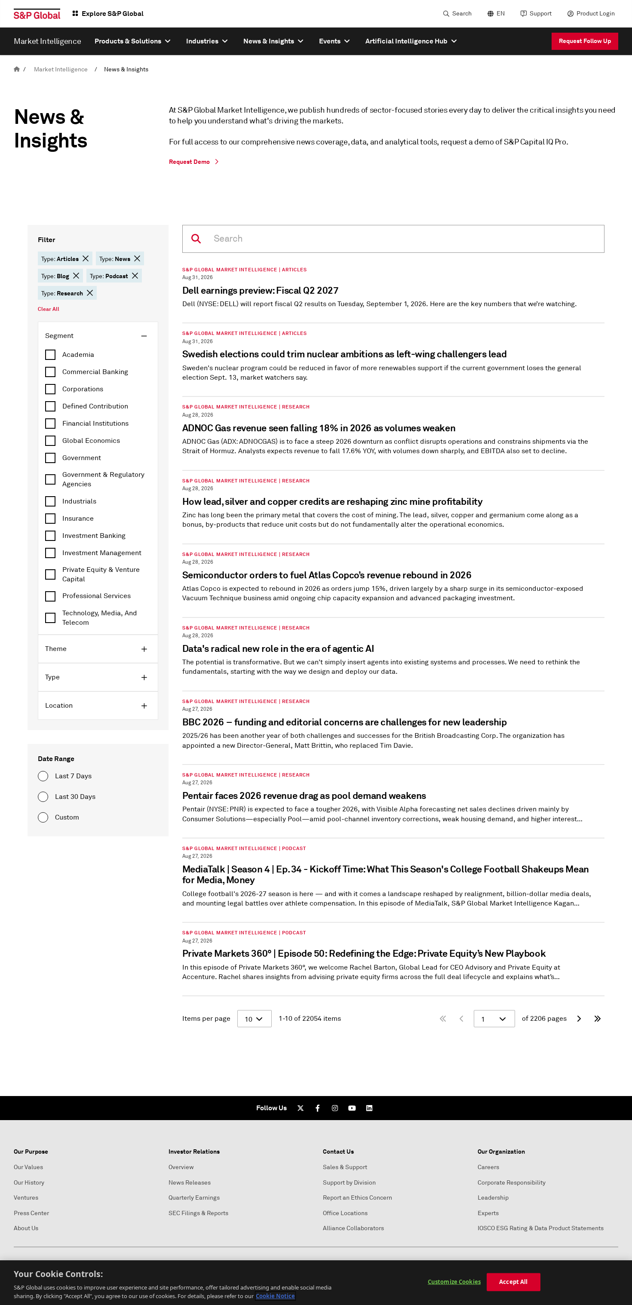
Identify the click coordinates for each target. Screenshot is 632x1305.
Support (541, 13)
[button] (85, 258)
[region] (316, 1282)
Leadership (493, 1197)
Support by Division (349, 1182)
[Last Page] (597, 1019)
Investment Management (101, 553)
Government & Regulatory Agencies (103, 479)
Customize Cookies (454, 1282)
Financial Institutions (95, 423)
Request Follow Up (585, 41)
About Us (26, 1228)
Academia (78, 354)
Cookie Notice (275, 1296)
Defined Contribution (95, 406)
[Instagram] (335, 1108)
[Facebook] (318, 1108)
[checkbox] (98, 355)
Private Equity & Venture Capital (101, 574)
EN (501, 13)
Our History (29, 1182)
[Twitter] (300, 1108)
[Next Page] (579, 1018)
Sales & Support (345, 1167)
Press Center (31, 1213)
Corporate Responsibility (512, 1182)
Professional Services (96, 596)
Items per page (206, 1018)
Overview (181, 1167)
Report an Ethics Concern (357, 1197)
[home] (17, 69)
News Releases (190, 1182)
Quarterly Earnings (194, 1197)
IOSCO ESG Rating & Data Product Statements (541, 1228)
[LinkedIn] (369, 1108)
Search (462, 13)
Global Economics (91, 440)
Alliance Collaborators (353, 1228)
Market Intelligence (61, 69)
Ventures (26, 1197)
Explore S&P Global (113, 13)
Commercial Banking (95, 372)
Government (81, 458)
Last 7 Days (73, 776)
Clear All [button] (48, 309)
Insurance (78, 518)
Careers (488, 1167)
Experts (488, 1213)
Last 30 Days (75, 796)
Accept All (513, 1282)
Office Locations (345, 1213)
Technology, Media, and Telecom (99, 618)
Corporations (82, 389)
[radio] (43, 776)
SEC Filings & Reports (198, 1213)
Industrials (79, 501)
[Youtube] (352, 1108)
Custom (67, 817)
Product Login (596, 13)
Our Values (28, 1167)
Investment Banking (94, 535)
